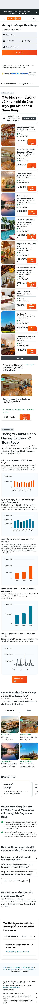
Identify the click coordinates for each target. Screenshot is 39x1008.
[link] (19, 679)
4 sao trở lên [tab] (10, 710)
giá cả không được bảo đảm (11, 987)
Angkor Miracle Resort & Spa (26, 245)
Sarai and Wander (24, 314)
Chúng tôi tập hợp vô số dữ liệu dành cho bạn (17, 997)
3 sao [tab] (29, 710)
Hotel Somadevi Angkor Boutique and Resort (26, 150)
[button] (36, 12)
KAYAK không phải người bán (14, 993)
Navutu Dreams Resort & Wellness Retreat (26, 269)
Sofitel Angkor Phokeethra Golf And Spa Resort (25, 197)
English (23, 13)
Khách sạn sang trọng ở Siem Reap (17, 952)
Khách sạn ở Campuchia (10, 969)
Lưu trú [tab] (24, 936)
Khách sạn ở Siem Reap (26, 969)
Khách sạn (17, 967)
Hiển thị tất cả (31, 365)
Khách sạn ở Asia (28, 967)
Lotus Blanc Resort (24, 173)
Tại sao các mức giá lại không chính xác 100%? (18, 1001)
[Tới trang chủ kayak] (14, 18)
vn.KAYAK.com (7, 967)
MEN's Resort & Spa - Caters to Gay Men (25, 221)
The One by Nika (23, 292)
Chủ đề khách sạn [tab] (11, 936)
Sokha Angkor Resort (25, 127)
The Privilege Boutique (26, 336)
